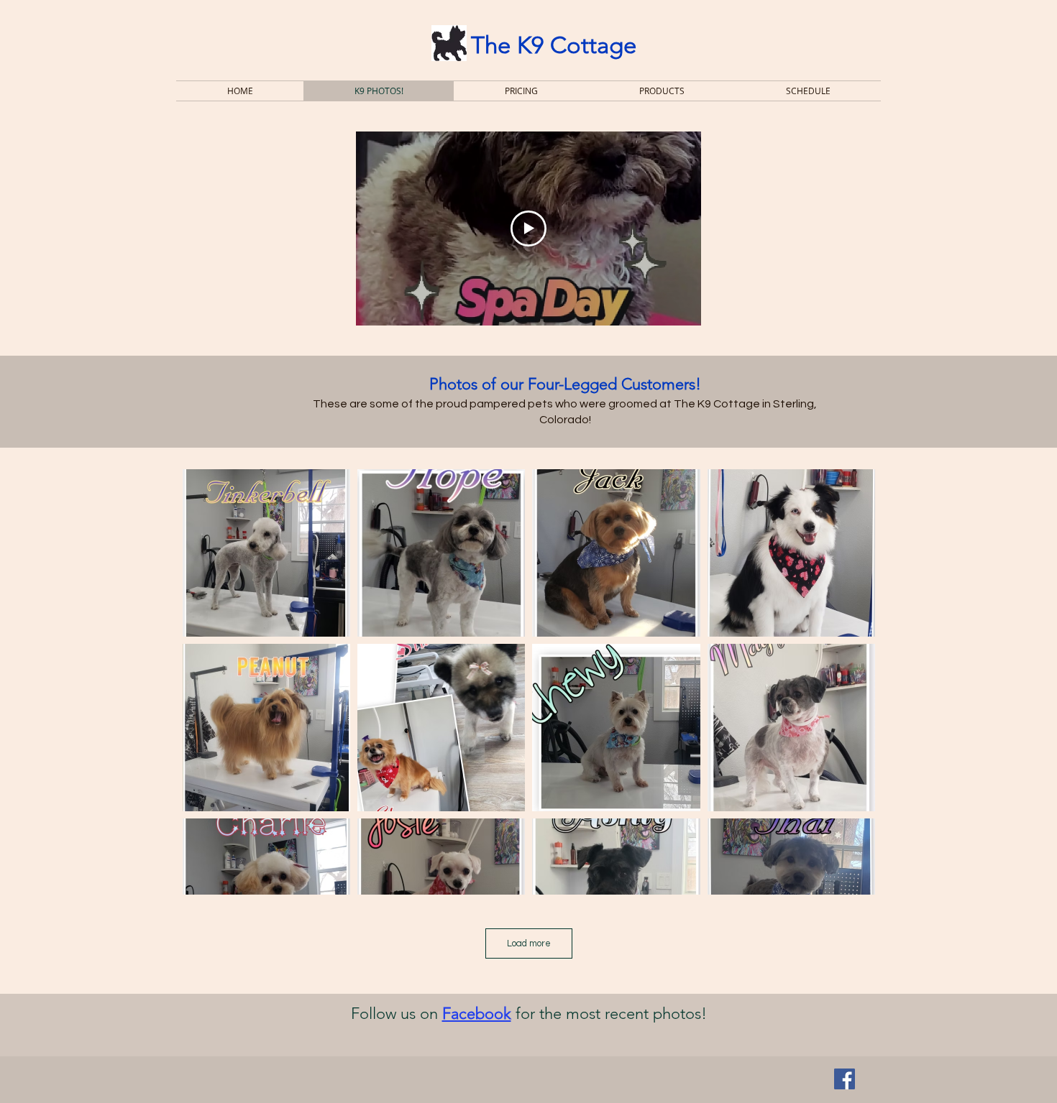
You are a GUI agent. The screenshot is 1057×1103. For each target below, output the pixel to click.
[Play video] (528, 228)
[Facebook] (844, 1079)
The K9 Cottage (553, 45)
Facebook (476, 1013)
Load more (529, 943)
